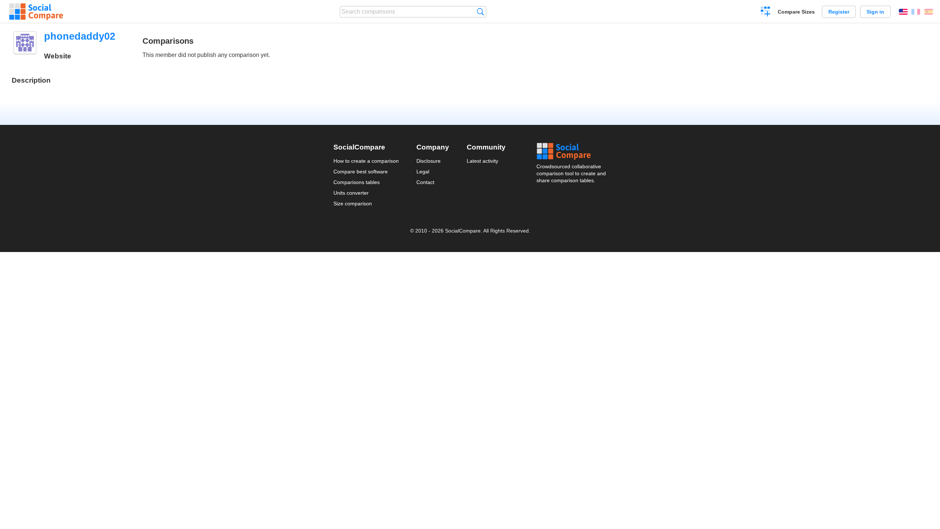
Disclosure (428, 161)
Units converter (351, 193)
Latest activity (482, 161)
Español (928, 12)
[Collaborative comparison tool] (36, 12)
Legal (422, 171)
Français (915, 12)
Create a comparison (766, 12)
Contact (425, 182)
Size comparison (352, 203)
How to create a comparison (366, 161)
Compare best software (360, 171)
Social (571, 151)
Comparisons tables (356, 182)
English (903, 12)
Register (838, 12)
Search (480, 11)
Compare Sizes (796, 12)
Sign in (875, 12)
